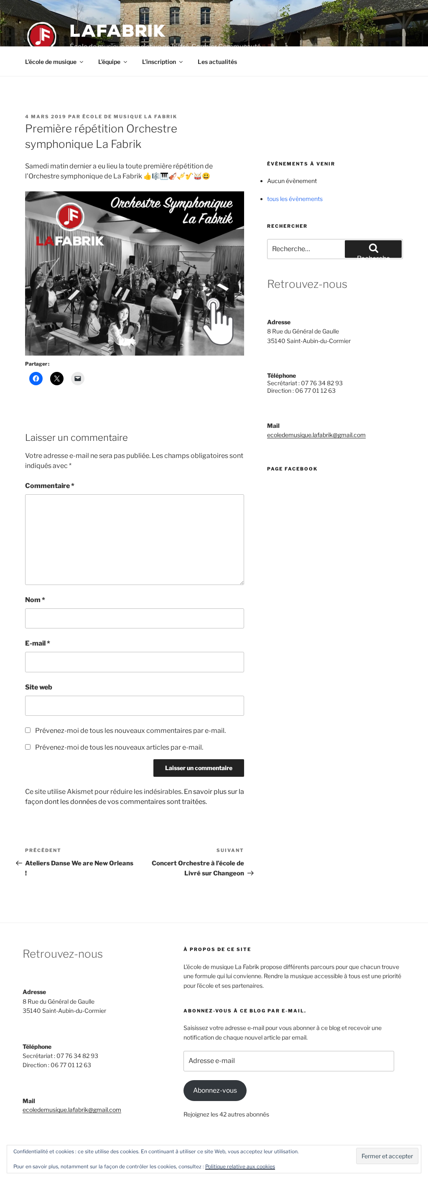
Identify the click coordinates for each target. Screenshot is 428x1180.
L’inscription (159, 61)
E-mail (37, 643)
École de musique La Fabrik (129, 117)
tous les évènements (295, 198)
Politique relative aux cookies (240, 1166)
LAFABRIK (118, 31)
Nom (35, 600)
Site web (38, 687)
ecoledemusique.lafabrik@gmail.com (316, 434)
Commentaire (49, 486)
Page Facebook (292, 469)
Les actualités (217, 61)
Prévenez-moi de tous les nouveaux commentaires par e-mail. (130, 731)
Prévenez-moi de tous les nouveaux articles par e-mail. (119, 747)
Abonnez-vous (215, 1090)
